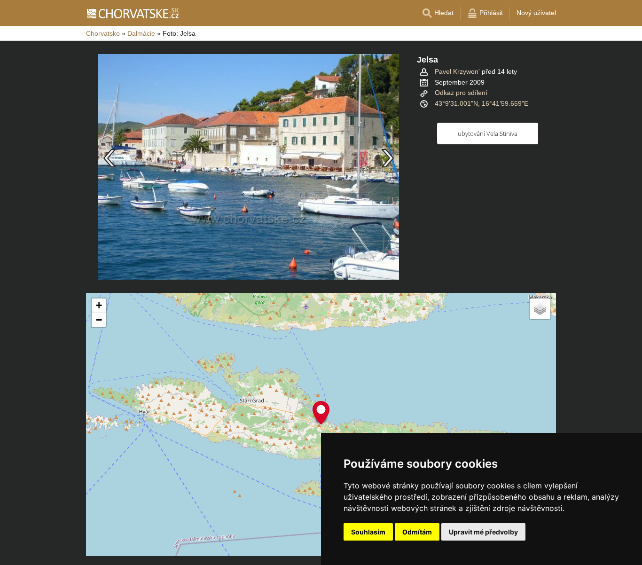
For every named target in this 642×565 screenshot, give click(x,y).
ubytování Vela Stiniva (487, 133)
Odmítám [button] (417, 532)
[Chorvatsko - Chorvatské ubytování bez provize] (132, 13)
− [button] (99, 320)
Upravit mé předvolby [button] (483, 532)
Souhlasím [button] (368, 532)
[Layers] (540, 308)
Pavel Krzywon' (457, 71)
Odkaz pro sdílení (461, 92)
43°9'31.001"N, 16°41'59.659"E (481, 103)
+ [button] (99, 305)
